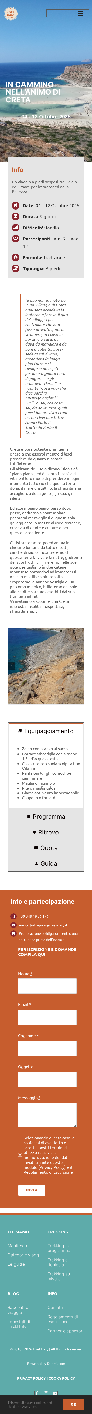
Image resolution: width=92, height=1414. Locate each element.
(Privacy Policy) (52, 1167)
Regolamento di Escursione (48, 1171)
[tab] (46, 730)
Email (24, 1004)
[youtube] (55, 1393)
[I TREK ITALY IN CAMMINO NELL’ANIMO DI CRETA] (46, 666)
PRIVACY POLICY (31, 1378)
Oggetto (25, 1066)
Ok (74, 1404)
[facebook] (37, 1393)
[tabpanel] (46, 773)
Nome (25, 973)
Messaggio (29, 1097)
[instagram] (46, 1393)
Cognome (28, 1035)
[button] (11, 666)
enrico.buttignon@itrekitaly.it (43, 925)
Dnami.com (56, 1363)
